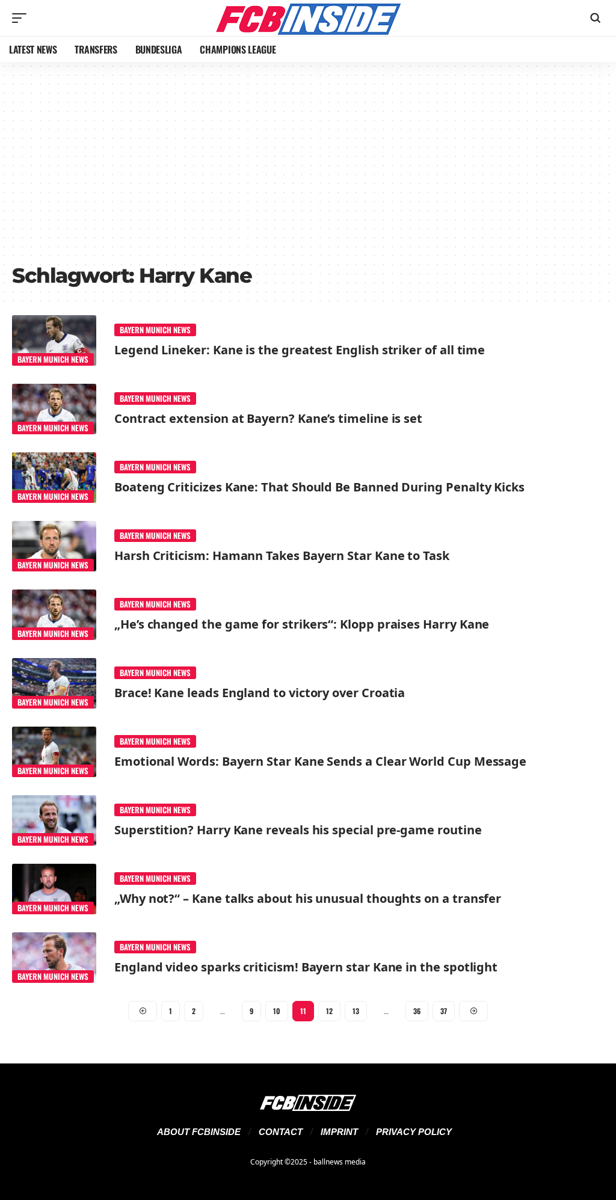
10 (276, 1011)
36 (416, 1011)
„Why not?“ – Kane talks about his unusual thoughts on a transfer (307, 898)
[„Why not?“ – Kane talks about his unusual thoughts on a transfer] (54, 889)
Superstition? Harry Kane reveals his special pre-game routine (297, 830)
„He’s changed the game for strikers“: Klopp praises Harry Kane (301, 624)
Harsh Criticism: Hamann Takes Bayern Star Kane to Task (281, 555)
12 (329, 1011)
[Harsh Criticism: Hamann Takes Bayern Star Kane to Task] (54, 546)
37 (443, 1011)
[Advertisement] (308, 167)
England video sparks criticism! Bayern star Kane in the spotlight (305, 967)
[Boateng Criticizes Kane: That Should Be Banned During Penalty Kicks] (54, 477)
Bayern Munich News (52, 359)
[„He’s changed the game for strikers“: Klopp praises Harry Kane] (54, 614)
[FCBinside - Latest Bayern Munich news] (308, 18)
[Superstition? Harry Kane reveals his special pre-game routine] (54, 820)
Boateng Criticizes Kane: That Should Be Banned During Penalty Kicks (319, 487)
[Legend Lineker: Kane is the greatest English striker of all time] (54, 340)
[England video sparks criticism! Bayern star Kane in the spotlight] (54, 957)
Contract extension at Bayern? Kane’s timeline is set (268, 418)
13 (356, 1011)
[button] (22, 18)
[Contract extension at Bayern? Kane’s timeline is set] (54, 409)
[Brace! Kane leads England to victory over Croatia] (54, 683)
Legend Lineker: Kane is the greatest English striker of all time (299, 350)
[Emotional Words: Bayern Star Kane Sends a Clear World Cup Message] (54, 752)
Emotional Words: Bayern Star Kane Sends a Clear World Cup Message (320, 761)
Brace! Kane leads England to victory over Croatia (259, 693)
